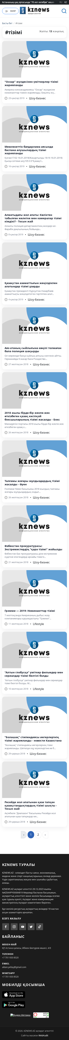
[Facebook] (5, 926)
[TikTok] (39, 926)
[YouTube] (22, 926)
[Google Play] (34, 1004)
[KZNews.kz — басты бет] (34, 10)
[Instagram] (14, 926)
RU (60, 2)
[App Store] (34, 994)
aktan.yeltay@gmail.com (14, 967)
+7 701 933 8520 (10, 957)
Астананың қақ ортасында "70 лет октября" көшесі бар (31, 2)
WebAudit (43, 1035)
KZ (65, 2)
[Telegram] (31, 926)
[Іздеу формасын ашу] (64, 11)
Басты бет (7, 23)
